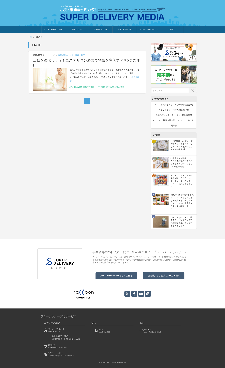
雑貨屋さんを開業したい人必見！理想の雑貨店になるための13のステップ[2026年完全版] (182, 162)
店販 (117, 87)
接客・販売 (80, 55)
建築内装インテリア (165, 115)
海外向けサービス (66, 339)
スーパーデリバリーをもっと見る (116, 275)
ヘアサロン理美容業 (105, 87)
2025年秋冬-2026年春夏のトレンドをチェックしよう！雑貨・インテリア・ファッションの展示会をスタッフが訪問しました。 (182, 202)
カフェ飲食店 (165, 110)
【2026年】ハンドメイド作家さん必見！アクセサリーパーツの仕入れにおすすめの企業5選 (182, 145)
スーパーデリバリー (186, 120)
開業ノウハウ (77, 29)
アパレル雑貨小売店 (163, 105)
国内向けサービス (60, 336)
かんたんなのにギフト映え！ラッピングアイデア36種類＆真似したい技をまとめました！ (182, 221)
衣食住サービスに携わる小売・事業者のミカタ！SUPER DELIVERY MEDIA (112, 12)
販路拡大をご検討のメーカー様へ (164, 275)
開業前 (174, 125)
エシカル (156, 120)
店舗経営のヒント (100, 29)
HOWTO (78, 87)
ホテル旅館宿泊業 (181, 110)
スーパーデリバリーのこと (148, 29)
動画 (172, 29)
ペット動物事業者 (184, 115)
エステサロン (89, 87)
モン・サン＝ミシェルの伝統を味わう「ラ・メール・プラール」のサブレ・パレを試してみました (181, 181)
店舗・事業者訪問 (124, 29)
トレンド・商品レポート (53, 29)
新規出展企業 (169, 120)
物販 (122, 87)
